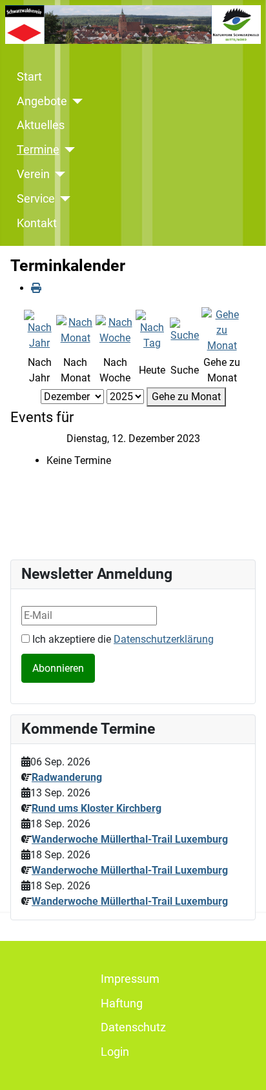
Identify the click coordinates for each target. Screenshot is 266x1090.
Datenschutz (133, 1027)
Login (115, 1051)
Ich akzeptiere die (122, 639)
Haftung (122, 1003)
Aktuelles (41, 125)
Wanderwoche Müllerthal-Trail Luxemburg (130, 839)
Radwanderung (67, 777)
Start (29, 76)
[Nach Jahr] (39, 329)
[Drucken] (36, 288)
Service (36, 198)
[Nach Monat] (75, 329)
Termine (38, 149)
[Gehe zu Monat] (221, 329)
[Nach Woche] (115, 329)
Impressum (130, 979)
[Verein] (58, 174)
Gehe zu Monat (186, 396)
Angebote (42, 101)
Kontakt (37, 223)
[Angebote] (75, 101)
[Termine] (67, 149)
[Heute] (152, 329)
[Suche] (185, 329)
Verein (33, 174)
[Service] (63, 198)
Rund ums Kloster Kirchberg (96, 808)
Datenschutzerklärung (164, 639)
